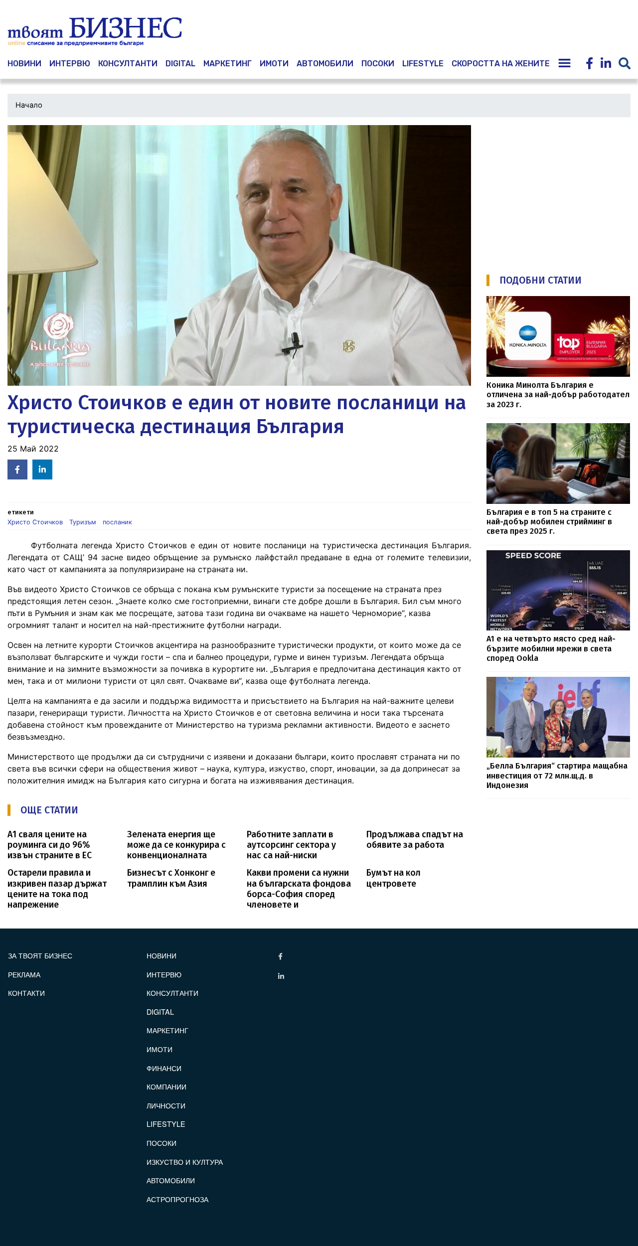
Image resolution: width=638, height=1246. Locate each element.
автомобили (325, 63)
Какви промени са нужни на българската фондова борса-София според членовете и (299, 889)
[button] (239, 255)
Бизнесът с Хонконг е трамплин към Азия (171, 878)
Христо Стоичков (35, 522)
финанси (164, 1068)
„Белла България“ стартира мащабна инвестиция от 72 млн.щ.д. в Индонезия (557, 775)
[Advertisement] (561, 188)
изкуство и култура (185, 1161)
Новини (161, 955)
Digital (180, 63)
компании (166, 1086)
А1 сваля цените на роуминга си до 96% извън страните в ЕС (49, 845)
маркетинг (227, 63)
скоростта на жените (501, 63)
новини (24, 63)
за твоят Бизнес (40, 955)
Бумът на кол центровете (393, 878)
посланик (117, 522)
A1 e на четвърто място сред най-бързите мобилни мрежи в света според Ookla (551, 648)
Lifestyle (423, 63)
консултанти (128, 63)
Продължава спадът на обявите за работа (414, 839)
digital (160, 1011)
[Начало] (94, 32)
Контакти (26, 992)
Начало (28, 105)
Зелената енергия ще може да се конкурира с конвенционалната (176, 845)
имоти (274, 63)
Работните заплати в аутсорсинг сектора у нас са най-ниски (291, 845)
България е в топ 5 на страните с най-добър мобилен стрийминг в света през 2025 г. (549, 521)
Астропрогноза (177, 1199)
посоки (377, 63)
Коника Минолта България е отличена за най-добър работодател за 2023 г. (558, 394)
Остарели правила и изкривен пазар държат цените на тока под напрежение (57, 889)
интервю (69, 63)
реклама (24, 974)
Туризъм (82, 522)
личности (166, 1105)
